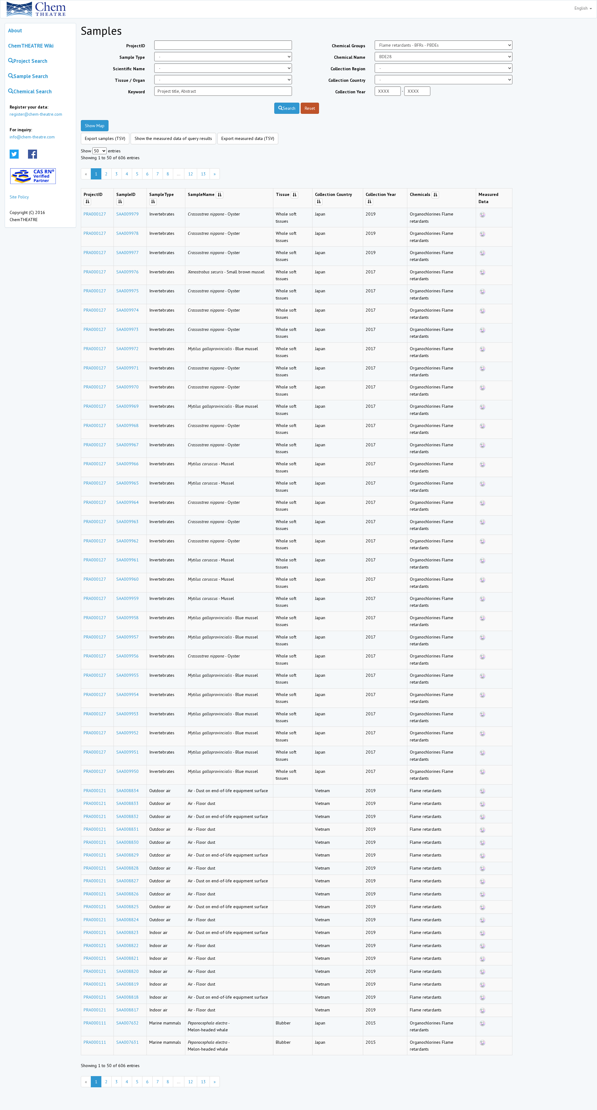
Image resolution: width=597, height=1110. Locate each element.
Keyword (136, 92)
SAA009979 (127, 214)
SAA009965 (127, 483)
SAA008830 (127, 842)
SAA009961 (127, 560)
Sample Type (132, 57)
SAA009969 (127, 406)
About (15, 30)
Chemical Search (32, 91)
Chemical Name (349, 57)
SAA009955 (127, 675)
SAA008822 (127, 945)
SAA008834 (127, 790)
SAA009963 (127, 521)
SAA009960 (127, 579)
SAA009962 (127, 541)
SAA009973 (127, 329)
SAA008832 (127, 816)
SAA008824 (127, 919)
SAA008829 (127, 855)
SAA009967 (127, 445)
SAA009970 (127, 387)
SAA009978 (127, 233)
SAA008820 (127, 971)
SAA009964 (127, 502)
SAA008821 (127, 958)
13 (203, 174)
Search (289, 108)
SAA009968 (127, 425)
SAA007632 (127, 1023)
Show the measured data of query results (173, 138)
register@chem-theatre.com (36, 114)
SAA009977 (127, 252)
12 (190, 174)
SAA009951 (127, 752)
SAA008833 (127, 803)
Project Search (30, 61)
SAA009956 (127, 656)
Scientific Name (129, 69)
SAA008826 (127, 894)
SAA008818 (127, 997)
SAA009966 (127, 464)
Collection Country (346, 80)
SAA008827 (127, 881)
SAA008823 (127, 932)
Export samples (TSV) (105, 138)
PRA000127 (95, 214)
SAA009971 (127, 368)
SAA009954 (127, 694)
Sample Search (30, 76)
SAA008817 (127, 1010)
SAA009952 (127, 733)
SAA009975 (127, 291)
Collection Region (348, 69)
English (582, 8)
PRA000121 (95, 790)
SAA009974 (127, 310)
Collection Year (350, 92)
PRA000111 (95, 1023)
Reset (310, 108)
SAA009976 (127, 272)
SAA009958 (127, 617)
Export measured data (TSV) (247, 138)
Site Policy (19, 197)
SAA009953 (127, 714)
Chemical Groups (348, 46)
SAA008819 (127, 984)
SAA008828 (127, 868)
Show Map (94, 125)
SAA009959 (127, 598)
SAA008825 (127, 906)
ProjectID (135, 46)
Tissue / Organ (130, 80)
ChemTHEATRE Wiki (30, 45)
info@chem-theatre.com (32, 137)
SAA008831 (127, 829)
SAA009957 (127, 637)
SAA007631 (127, 1042)
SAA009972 (127, 348)
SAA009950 (127, 771)
